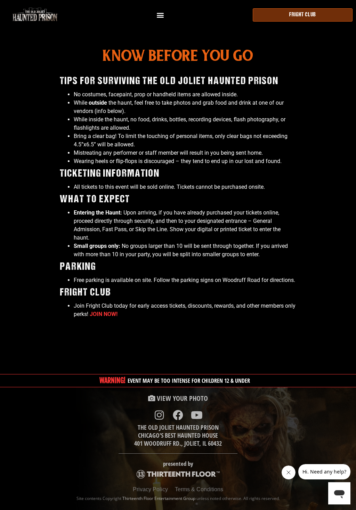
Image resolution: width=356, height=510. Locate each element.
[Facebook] (178, 415)
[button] (160, 15)
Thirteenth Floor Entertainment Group (158, 498)
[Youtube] (196, 415)
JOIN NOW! (104, 314)
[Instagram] (159, 415)
